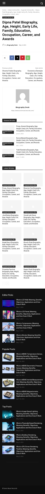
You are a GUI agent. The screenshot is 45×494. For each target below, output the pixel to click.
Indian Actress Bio (14, 10)
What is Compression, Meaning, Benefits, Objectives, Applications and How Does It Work (28, 325)
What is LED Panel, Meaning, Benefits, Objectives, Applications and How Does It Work (28, 314)
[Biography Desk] (3, 45)
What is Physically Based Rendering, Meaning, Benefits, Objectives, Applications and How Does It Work (29, 425)
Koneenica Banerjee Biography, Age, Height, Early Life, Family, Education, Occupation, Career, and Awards (34, 76)
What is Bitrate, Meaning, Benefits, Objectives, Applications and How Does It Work (28, 337)
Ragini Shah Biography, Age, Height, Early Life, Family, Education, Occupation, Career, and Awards (32, 273)
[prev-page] (3, 161)
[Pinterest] (22, 57)
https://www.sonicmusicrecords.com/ (22, 110)
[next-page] (7, 161)
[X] (17, 57)
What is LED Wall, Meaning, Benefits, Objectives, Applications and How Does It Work (29, 302)
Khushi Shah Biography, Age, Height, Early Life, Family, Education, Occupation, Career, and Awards (32, 246)
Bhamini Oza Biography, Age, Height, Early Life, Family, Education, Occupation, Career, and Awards (32, 192)
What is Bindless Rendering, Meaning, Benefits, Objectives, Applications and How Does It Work (28, 437)
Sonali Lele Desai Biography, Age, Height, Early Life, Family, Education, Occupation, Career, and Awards (32, 219)
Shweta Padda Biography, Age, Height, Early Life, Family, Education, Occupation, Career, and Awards (11, 76)
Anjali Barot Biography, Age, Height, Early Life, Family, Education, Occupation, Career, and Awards (11, 246)
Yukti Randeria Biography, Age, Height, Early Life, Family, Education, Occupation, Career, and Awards (29, 152)
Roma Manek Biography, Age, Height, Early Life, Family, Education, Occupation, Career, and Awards (29, 140)
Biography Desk (12, 45)
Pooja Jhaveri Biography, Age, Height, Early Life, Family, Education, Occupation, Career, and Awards (29, 128)
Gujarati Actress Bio (27, 10)
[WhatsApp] (28, 57)
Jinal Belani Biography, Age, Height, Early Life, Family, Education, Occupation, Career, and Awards (11, 219)
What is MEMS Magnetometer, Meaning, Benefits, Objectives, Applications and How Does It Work (28, 394)
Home (4, 10)
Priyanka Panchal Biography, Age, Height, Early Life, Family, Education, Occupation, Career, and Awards (10, 273)
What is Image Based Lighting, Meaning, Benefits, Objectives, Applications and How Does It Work (28, 413)
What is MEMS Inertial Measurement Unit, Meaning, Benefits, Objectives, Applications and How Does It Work (29, 382)
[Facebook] (12, 57)
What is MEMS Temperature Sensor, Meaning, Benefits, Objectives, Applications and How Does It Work (29, 356)
